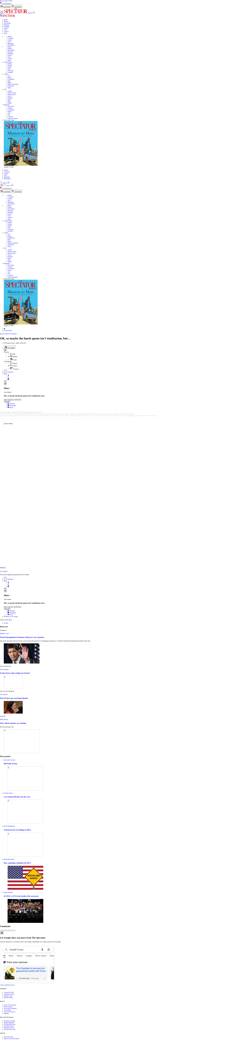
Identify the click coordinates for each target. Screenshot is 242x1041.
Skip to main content (6, 1)
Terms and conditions (10, 1008)
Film (9, 81)
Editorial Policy (8, 997)
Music (9, 82)
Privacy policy (8, 1006)
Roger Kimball (8, 892)
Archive (6, 31)
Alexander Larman (9, 760)
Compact (14, 363)
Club (5, 30)
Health (10, 103)
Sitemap (6, 1013)
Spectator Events (9, 1027)
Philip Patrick (4, 719)
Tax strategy (7, 1010)
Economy (10, 70)
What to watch (12, 93)
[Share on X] (8, 377)
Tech (9, 41)
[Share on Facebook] (8, 375)
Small (13, 354)
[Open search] (1, 183)
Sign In (30, 13)
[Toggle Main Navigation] (2, 12)
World (9, 67)
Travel (9, 96)
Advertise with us (9, 994)
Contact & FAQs (9, 992)
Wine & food (11, 94)
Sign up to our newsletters (11, 1038)
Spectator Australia (9, 1021)
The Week (11, 106)
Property (10, 98)
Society (10, 65)
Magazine (10, 43)
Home (5, 19)
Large (15, 360)
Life (5, 89)
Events (6, 28)
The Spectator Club (9, 1029)
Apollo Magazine (9, 1022)
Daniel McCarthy (9, 859)
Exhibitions (11, 79)
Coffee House (8, 62)
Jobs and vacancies (9, 1012)
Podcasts (6, 25)
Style (9, 101)
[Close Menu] (1, 185)
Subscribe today (8, 1037)
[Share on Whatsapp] (8, 379)
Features (10, 108)
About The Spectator (10, 1005)
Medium (14, 356)
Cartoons (10, 116)
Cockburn (11, 38)
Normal (14, 366)
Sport (9, 99)
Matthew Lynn (4, 633)
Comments (9, 372)
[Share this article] (5, 381)
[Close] (2, 933)
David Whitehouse (9, 826)
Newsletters (7, 23)
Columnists (11, 110)
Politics (10, 36)
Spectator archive (9, 1026)
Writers (6, 21)
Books (9, 77)
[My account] (34, 13)
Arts (9, 76)
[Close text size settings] (5, 350)
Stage (9, 87)
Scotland (10, 72)
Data (9, 69)
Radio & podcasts (13, 84)
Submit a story (8, 996)
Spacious (16, 369)
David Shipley (4, 669)
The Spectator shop (9, 1024)
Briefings (6, 26)
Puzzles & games (13, 118)
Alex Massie (3, 571)
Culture (10, 40)
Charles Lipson (8, 793)
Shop (5, 33)
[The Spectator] (16, 13)
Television (11, 86)
